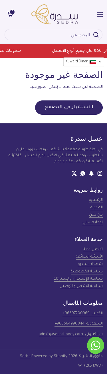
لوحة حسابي (92, 222)
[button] (10, 14)
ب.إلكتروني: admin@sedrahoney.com (71, 334)
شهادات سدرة (90, 264)
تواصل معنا (93, 249)
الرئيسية (96, 200)
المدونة (96, 207)
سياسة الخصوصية (87, 272)
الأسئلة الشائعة (89, 257)
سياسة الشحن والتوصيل (81, 286)
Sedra (25, 356)
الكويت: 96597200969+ (82, 313)
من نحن (96, 215)
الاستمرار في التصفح (69, 107)
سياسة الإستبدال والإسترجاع (78, 279)
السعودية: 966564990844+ (78, 324)
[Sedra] (55, 14)
